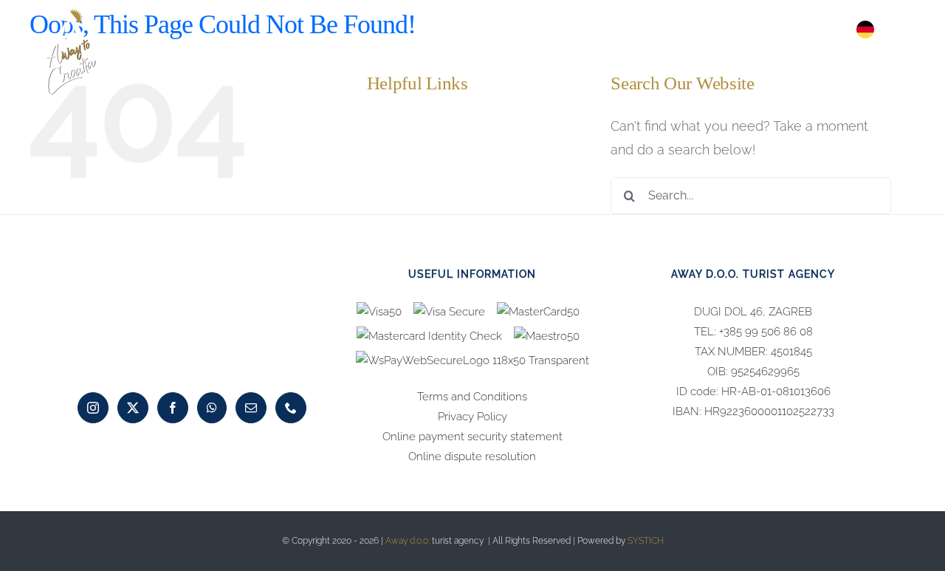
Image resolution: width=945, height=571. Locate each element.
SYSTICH (646, 541)
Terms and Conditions (472, 396)
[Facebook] (172, 407)
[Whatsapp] (212, 407)
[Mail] (251, 407)
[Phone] (290, 407)
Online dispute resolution (472, 456)
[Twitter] (132, 407)
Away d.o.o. (407, 541)
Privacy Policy (472, 416)
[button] (899, 29)
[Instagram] (93, 407)
